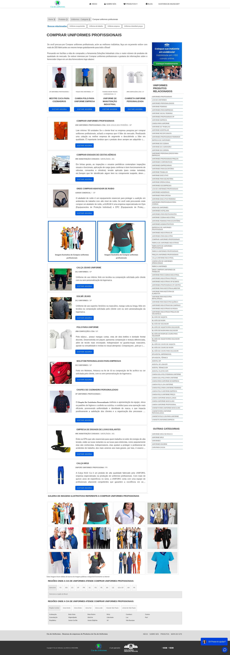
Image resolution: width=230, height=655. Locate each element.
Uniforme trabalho (160, 172)
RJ (60, 587)
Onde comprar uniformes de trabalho (163, 270)
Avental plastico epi (160, 371)
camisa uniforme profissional (164, 404)
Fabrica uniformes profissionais (165, 251)
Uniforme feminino (159, 107)
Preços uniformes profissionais (165, 254)
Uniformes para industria (162, 236)
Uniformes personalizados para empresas (165, 154)
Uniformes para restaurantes (164, 214)
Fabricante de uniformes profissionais (162, 247)
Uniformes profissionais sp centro (166, 285)
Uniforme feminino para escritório (166, 221)
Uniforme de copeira (160, 150)
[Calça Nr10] (61, 475)
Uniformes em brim (159, 444)
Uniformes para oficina (161, 195)
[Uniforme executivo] (162, 513)
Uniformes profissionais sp (163, 117)
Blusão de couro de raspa (162, 347)
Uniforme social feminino (162, 113)
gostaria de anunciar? (169, 4)
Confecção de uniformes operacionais (162, 262)
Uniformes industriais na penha (165, 309)
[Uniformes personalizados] (63, 538)
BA (107, 587)
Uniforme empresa (114, 26)
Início (94, 4)
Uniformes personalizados (163, 103)
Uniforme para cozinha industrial (165, 275)
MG (66, 587)
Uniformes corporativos (162, 162)
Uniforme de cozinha (160, 143)
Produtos (131, 4)
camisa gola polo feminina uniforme (166, 374)
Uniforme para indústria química (165, 302)
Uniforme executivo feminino (163, 199)
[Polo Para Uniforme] (61, 339)
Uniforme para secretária (162, 179)
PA (134, 587)
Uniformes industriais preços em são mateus (165, 313)
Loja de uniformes (159, 100)
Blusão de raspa (158, 320)
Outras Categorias (166, 428)
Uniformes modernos (160, 192)
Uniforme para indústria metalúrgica (162, 298)
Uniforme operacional (161, 182)
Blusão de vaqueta (159, 317)
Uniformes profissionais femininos (166, 137)
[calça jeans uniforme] (61, 279)
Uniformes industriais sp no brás (165, 282)
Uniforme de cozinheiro (161, 147)
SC (90, 587)
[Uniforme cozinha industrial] (129, 538)
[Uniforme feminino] (129, 563)
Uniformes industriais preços (133, 26)
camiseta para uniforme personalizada (161, 412)
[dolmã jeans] (61, 308)
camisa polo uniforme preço (163, 394)
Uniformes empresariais (162, 165)
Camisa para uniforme (160, 123)
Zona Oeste (78, 608)
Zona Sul (88, 608)
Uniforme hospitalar (160, 130)
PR (84, 587)
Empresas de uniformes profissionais (161, 228)
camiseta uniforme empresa (163, 420)
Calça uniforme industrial (163, 258)
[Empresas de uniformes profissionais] (96, 513)
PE (101, 587)
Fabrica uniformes (159, 266)
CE (113, 587)
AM (128, 587)
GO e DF (121, 587)
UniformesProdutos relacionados (162, 88)
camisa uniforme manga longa (164, 398)
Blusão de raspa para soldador (165, 330)
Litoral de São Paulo (129, 608)
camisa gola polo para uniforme (165, 378)
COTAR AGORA (59, 109)
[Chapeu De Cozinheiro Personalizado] (61, 402)
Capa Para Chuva (158, 447)
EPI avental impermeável (162, 354)
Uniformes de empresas (161, 185)
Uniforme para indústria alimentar (166, 288)
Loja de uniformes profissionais (165, 189)
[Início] (58, 4)
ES (72, 587)
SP (78, 587)
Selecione (52, 587)
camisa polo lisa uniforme (162, 384)
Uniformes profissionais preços (165, 159)
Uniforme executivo (160, 175)
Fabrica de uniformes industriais (165, 243)
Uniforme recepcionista (77, 26)
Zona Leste (99, 608)
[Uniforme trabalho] (162, 538)
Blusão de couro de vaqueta (163, 344)
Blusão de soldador (160, 324)
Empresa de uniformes (161, 140)
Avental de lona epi (159, 364)
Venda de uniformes (160, 207)
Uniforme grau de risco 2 (162, 434)
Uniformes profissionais (162, 97)
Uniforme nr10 (158, 437)
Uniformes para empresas (162, 110)
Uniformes (156, 441)
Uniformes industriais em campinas (166, 305)
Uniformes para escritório (163, 169)
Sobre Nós (111, 4)
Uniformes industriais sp (162, 233)
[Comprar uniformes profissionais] (72, 238)
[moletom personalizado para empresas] (61, 373)
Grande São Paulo (112, 608)
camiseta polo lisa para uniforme (165, 416)
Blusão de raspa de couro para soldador (164, 335)
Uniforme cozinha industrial (163, 217)
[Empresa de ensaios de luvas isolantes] (61, 441)
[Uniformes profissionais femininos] (129, 513)
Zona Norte (66, 608)
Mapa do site (176, 634)
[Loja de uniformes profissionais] (162, 563)
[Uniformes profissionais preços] (63, 513)
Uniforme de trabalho (96, 26)
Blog (150, 4)
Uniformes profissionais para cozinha (164, 203)
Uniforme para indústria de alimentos (163, 292)
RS (96, 587)
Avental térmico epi (160, 368)
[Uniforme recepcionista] (96, 538)
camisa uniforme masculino (163, 401)
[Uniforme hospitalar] (96, 563)
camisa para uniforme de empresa (165, 381)
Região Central (54, 608)
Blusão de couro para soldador (165, 351)
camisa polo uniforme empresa (164, 391)
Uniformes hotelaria (160, 211)
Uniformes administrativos (163, 224)
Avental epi (156, 361)
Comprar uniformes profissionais (166, 239)
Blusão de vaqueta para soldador (166, 327)
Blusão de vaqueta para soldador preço (166, 340)
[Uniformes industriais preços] (63, 563)
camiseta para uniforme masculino (166, 408)
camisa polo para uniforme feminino (166, 388)
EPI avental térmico (160, 357)
